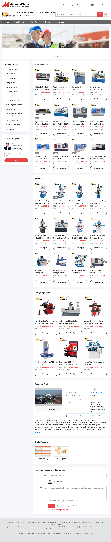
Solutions (47, 22)
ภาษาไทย (97, 527)
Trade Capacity (43, 459)
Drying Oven (10, 129)
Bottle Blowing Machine (13, 120)
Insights (60, 524)
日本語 (85, 527)
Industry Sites (76, 522)
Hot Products (9, 522)
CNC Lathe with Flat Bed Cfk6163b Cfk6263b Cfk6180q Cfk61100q (98, 158)
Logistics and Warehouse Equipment (14, 115)
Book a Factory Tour (48, 409)
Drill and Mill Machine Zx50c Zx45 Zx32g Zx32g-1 (79, 203)
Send (51, 506)
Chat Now (18, 148)
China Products (19, 522)
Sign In (65, 5)
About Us (34, 22)
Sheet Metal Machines (13, 100)
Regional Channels (87, 522)
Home (7, 22)
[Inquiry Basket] (88, 5)
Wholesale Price (65, 522)
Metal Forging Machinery (14, 105)
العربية (73, 527)
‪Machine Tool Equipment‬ (98, 392)
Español (17, 527)
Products (21, 22)
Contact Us (60, 22)
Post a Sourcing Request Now (59, 510)
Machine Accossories (13, 125)
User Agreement (67, 533)
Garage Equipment (12, 91)
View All (37, 433)
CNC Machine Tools (12, 69)
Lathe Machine (11, 74)
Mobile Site (52, 524)
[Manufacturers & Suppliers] (16, 4)
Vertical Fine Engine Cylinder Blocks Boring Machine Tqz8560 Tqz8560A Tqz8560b (94, 323)
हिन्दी (91, 527)
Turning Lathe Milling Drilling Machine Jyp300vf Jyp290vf (60, 89)
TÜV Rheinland (95, 416)
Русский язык (42, 527)
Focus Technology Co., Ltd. (41, 533)
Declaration (78, 533)
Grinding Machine (11, 96)
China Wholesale (53, 522)
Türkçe (104, 527)
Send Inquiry (43, 99)
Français (33, 527)
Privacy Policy (88, 533)
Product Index (99, 522)
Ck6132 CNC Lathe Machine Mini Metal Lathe (96, 124)
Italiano (51, 527)
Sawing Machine (11, 87)
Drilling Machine (11, 83)
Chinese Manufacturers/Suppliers (36, 522)
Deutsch (57, 527)
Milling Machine (11, 78)
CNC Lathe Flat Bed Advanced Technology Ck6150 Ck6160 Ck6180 (43, 89)
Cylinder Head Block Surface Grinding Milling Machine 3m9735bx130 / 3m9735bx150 (69, 323)
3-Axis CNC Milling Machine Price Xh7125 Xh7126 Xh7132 (60, 238)
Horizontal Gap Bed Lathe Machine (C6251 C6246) (61, 124)
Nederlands (65, 527)
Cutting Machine (11, 109)
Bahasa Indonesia (59, 529)
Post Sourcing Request (106, 14)
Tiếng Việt (49, 529)
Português (25, 527)
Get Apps (96, 5)
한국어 (79, 527)
